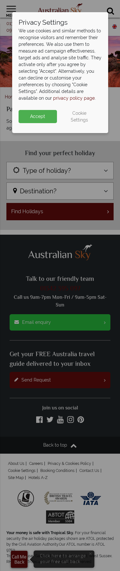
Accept (37, 116)
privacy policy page (74, 98)
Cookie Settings (79, 116)
